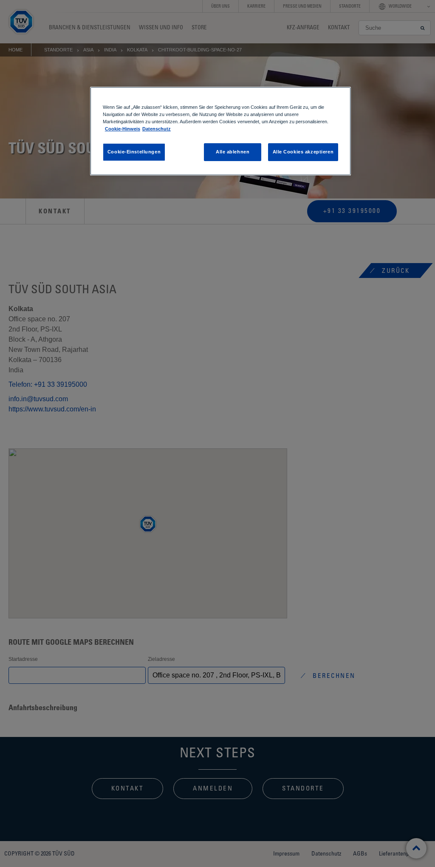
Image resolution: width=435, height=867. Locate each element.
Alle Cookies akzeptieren (303, 151)
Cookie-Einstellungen (134, 151)
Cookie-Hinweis (122, 128)
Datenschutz (156, 128)
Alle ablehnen (232, 151)
